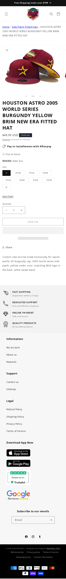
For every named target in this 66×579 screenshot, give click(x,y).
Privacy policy (33, 552)
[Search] (51, 14)
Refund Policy (14, 409)
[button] (33, 230)
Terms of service (50, 552)
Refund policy (17, 552)
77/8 (50, 180)
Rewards (11, 361)
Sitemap (11, 389)
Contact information (43, 557)
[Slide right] (40, 96)
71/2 (10, 180)
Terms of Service (16, 431)
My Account (13, 347)
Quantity (6, 203)
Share (9, 247)
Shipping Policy (15, 416)
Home (5, 26)
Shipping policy (23, 557)
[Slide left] (25, 96)
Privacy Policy (14, 423)
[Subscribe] (50, 520)
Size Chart (7, 196)
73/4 (37, 180)
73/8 (47, 173)
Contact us (12, 381)
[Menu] (6, 14)
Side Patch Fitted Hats (25, 26)
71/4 (33, 173)
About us (11, 354)
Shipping (6, 139)
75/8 (23, 180)
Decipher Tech (53, 548)
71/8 (20, 173)
